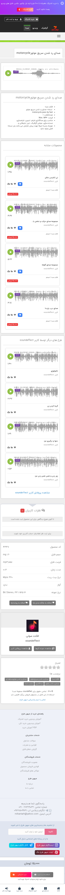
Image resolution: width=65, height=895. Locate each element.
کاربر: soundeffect (51, 181)
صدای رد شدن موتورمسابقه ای (16, 679)
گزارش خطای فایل (29, 749)
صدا (27, 28)
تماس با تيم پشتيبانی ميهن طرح (33, 700)
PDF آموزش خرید (29, 727)
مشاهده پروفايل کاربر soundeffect (32, 492)
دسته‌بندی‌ (45, 891)
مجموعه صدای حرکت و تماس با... (45, 221)
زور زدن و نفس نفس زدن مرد (46, 476)
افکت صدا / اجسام (52, 190)
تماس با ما (29, 788)
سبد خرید (19, 891)
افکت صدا (55, 679)
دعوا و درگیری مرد (51, 441)
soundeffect (32, 641)
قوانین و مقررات (29, 745)
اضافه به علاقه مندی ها (42, 603)
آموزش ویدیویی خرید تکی (29, 723)
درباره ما (29, 784)
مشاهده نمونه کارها (43, 648)
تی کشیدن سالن (51, 177)
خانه (58, 891)
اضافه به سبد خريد (43, 874)
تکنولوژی (54, 371)
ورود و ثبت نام (12, 19)
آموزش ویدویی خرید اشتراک (29, 719)
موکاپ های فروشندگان (29, 771)
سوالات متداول (29, 740)
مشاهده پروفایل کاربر (20, 648)
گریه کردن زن (52, 406)
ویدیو (35, 28)
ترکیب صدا (29, 684)
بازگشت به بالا (12, 704)
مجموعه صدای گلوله (50, 265)
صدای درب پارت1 (51, 308)
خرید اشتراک (32, 891)
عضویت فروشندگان (29, 762)
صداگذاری (39, 684)
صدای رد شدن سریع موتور (39, 679)
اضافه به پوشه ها (18, 603)
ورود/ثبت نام (6, 891)
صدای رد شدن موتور (52, 684)
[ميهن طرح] (54, 28)
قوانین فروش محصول (29, 766)
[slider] (50, 667)
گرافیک (44, 28)
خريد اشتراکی (22, 874)
